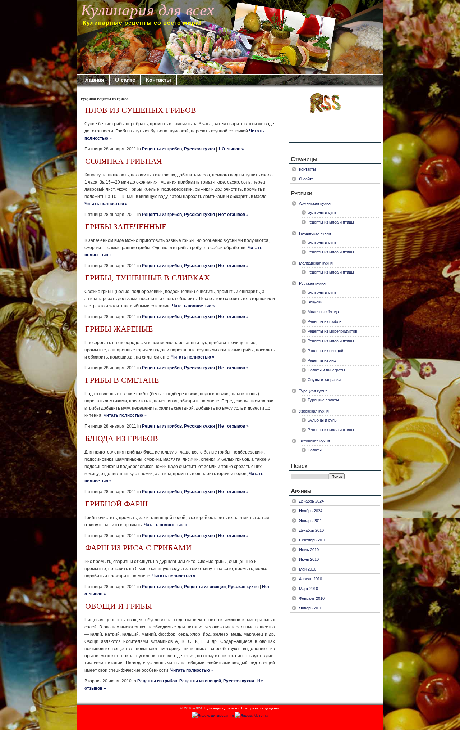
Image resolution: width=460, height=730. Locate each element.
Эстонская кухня (314, 441)
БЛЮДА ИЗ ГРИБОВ (121, 438)
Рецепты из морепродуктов (332, 331)
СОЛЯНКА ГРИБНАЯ (123, 161)
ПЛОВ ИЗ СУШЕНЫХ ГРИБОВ (140, 110)
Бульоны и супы (322, 212)
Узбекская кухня (314, 411)
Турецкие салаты (323, 400)
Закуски (315, 302)
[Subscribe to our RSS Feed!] (335, 117)
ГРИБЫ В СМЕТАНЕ (122, 380)
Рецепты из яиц (322, 360)
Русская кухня (199, 149)
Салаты (315, 450)
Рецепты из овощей (205, 586)
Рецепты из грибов (162, 149)
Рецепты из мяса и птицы (331, 222)
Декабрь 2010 (311, 530)
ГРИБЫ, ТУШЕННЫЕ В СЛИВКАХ (147, 278)
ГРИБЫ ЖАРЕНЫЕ (119, 329)
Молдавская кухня (316, 263)
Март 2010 (308, 588)
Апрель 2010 (310, 579)
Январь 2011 (310, 520)
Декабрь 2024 (311, 501)
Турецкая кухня (313, 391)
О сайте (125, 80)
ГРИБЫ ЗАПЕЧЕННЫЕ (125, 226)
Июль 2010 (309, 550)
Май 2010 (307, 569)
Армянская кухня (315, 203)
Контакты (158, 80)
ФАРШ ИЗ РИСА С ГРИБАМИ (138, 548)
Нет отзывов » (233, 214)
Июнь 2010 (309, 559)
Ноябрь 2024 (310, 511)
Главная (93, 80)
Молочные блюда (323, 312)
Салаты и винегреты (326, 370)
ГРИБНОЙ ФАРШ (116, 504)
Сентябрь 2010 (312, 540)
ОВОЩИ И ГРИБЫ (118, 606)
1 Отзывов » (231, 149)
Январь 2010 (310, 608)
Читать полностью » (106, 203)
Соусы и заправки (324, 380)
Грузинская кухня (315, 233)
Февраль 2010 (312, 598)
